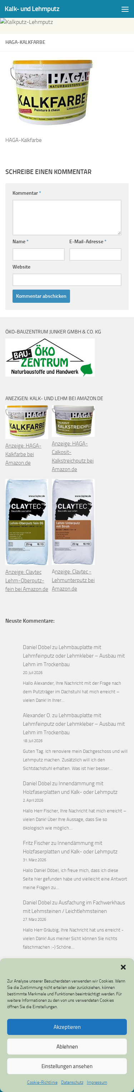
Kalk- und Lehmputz (32, 9)
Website (21, 267)
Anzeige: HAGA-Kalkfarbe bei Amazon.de (23, 454)
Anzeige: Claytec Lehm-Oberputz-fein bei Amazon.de (26, 580)
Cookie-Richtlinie (42, 1082)
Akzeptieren (67, 1027)
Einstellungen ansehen (67, 1066)
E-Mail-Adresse (87, 242)
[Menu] (125, 9)
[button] (123, 967)
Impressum (97, 1082)
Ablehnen (67, 1046)
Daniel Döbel (37, 647)
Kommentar (27, 193)
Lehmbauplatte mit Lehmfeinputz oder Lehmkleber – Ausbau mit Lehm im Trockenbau (74, 656)
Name (21, 242)
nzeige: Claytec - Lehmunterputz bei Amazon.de (73, 580)
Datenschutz (72, 1082)
